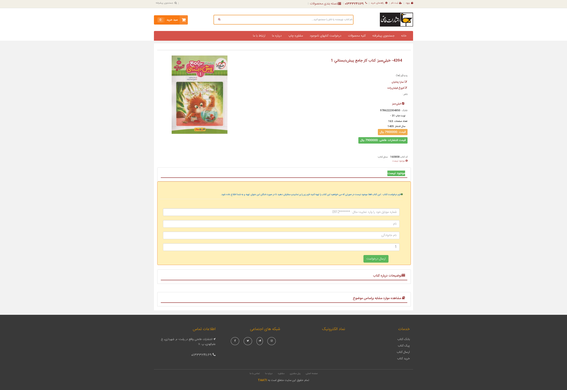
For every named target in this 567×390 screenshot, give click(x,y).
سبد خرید (168, 19)
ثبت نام (394, 3)
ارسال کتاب (403, 352)
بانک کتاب (403, 339)
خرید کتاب (403, 358)
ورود (408, 3)
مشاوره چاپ (295, 35)
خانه (403, 35)
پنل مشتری (295, 374)
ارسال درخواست (376, 258)
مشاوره (281, 374)
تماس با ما (255, 374)
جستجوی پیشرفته (164, 3)
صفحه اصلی (312, 374)
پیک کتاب (404, 345)
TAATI (262, 380)
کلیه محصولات (357, 35)
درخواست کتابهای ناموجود (325, 35)
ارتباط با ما (259, 35)
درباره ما (277, 35)
